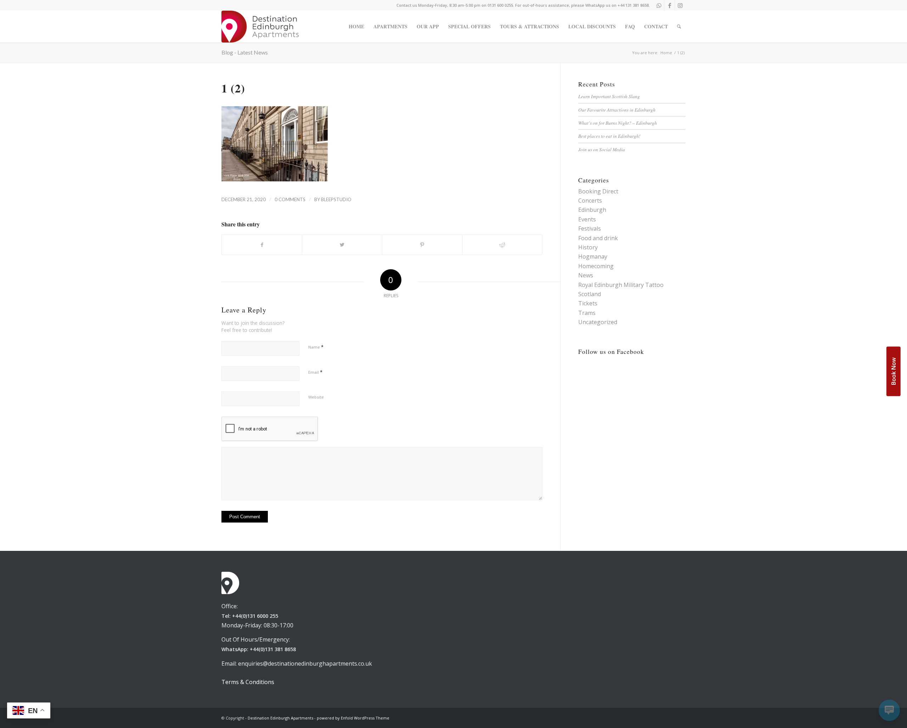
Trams (587, 313)
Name (315, 347)
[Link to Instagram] (680, 5)
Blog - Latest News (244, 52)
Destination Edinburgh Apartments (280, 718)
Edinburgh (592, 210)
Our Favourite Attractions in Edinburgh (616, 109)
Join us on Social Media (601, 149)
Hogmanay (592, 256)
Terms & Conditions (247, 682)
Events (587, 219)
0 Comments (290, 199)
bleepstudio (336, 199)
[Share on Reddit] (502, 245)
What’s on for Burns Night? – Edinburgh (617, 122)
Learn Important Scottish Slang (609, 96)
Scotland (589, 294)
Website (316, 397)
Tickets (587, 303)
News (585, 275)
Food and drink (598, 238)
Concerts (590, 200)
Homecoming (596, 266)
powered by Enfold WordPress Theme (353, 718)
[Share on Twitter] (342, 245)
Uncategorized (597, 322)
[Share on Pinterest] (422, 245)
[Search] (679, 27)
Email (315, 372)
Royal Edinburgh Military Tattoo (621, 285)
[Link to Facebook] (669, 5)
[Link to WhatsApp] (659, 5)
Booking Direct (598, 191)
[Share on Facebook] (262, 245)
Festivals (589, 228)
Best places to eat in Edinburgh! (609, 135)
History (588, 247)
